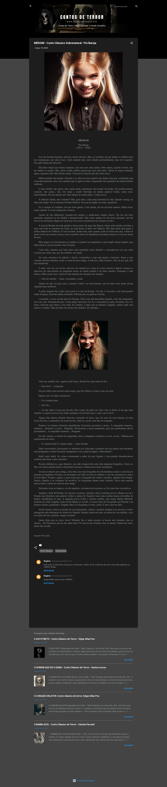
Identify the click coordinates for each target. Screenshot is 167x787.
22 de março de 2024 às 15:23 (62, 576)
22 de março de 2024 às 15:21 (62, 561)
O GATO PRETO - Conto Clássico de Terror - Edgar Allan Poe (64, 639)
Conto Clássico (46, 551)
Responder (49, 571)
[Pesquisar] (136, 6)
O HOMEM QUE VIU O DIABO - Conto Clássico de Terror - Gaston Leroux (70, 667)
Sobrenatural (61, 551)
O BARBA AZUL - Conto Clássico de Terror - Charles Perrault (64, 724)
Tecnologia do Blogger (85, 781)
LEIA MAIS (128, 660)
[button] (131, 43)
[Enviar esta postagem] (40, 546)
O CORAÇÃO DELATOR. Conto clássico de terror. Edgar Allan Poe (66, 696)
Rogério (47, 561)
